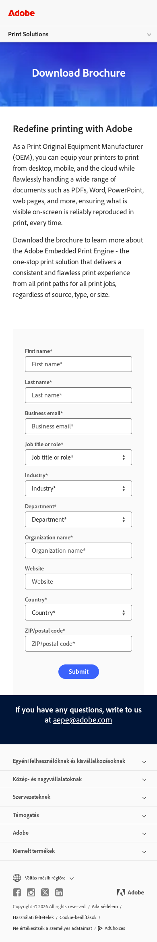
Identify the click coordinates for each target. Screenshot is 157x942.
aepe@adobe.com (82, 720)
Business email (42, 413)
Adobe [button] (21, 832)
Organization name (47, 537)
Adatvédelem (105, 906)
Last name (37, 382)
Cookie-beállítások (78, 917)
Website (34, 568)
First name (37, 351)
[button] (78, 878)
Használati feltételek (33, 917)
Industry (35, 475)
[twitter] (45, 892)
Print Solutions (28, 34)
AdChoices (115, 928)
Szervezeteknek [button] (31, 797)
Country (35, 599)
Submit (79, 671)
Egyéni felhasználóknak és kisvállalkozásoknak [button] (69, 761)
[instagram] (31, 892)
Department (39, 506)
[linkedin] (59, 892)
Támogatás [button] (26, 815)
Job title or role (43, 444)
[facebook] (17, 892)
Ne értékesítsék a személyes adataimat (52, 928)
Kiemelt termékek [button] (34, 851)
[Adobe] (21, 12)
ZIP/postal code (44, 630)
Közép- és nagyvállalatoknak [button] (47, 779)
